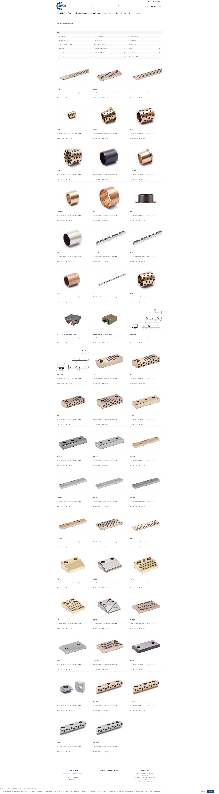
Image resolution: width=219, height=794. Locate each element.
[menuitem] (105, 6)
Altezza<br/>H (98, 40)
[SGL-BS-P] (146, 687)
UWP (131, 538)
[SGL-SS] (73, 728)
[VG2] (146, 361)
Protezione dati (145, 775)
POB (94, 171)
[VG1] (109, 361)
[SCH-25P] (146, 238)
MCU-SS (95, 456)
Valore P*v (131, 48)
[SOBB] (73, 157)
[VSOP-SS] (73, 483)
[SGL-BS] (109, 687)
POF (131, 211)
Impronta (145, 779)
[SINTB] (73, 279)
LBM (58, 252)
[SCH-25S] (109, 238)
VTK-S (95, 579)
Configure (210, 791)
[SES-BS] (73, 606)
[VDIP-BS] (109, 647)
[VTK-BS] (146, 565)
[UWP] (146, 524)
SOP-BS (59, 538)
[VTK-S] (109, 565)
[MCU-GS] (73, 442)
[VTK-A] (73, 565)
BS (94, 211)
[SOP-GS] (146, 483)
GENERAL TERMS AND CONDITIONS (145, 777)
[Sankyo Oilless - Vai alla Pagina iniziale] (61, 6)
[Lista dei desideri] (147, 6)
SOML (95, 89)
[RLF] (109, 279)
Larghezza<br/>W (133, 36)
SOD (94, 538)
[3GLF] (109, 402)
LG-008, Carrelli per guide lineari (102, 334)
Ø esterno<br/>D (98, 36)
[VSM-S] (73, 647)
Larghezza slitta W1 (99, 52)
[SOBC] (146, 116)
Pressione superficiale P (65, 44)
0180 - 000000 (73, 777)
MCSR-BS (133, 334)
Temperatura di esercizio (100, 44)
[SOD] (109, 524)
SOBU (131, 293)
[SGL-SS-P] (109, 728)
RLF (94, 293)
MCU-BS (132, 416)
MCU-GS (59, 456)
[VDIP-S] (146, 647)
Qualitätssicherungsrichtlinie (145, 773)
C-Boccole (60, 211)
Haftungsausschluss (144, 781)
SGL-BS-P (133, 701)
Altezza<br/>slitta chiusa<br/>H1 (137, 57)
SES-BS (59, 620)
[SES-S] (109, 606)
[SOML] (109, 75)
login (79, 93)
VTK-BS (132, 579)
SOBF (95, 130)
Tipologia (61, 52)
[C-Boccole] (73, 197)
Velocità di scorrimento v (100, 48)
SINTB (58, 293)
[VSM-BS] (146, 606)
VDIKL (58, 701)
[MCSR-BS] (146, 320)
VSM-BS (132, 620)
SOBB (58, 171)
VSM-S (59, 661)
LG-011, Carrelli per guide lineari (66, 334)
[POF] (146, 197)
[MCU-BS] (146, 402)
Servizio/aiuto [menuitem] (158, 1)
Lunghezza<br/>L (63, 40)
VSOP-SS (59, 497)
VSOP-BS (133, 456)
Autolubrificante (132, 44)
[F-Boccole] (146, 157)
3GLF (94, 416)
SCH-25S (96, 252)
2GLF (58, 416)
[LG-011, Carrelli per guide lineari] (73, 320)
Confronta (61, 98)
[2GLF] (73, 402)
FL (130, 89)
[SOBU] (146, 279)
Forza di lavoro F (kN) (64, 57)
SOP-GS (132, 497)
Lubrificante (62, 48)
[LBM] (73, 238)
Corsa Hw (96, 57)
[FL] (146, 75)
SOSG (58, 130)
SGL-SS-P (96, 742)
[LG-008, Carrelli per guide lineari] (109, 320)
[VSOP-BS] (146, 442)
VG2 (131, 375)
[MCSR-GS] (73, 361)
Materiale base (132, 40)
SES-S (95, 620)
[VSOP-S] (109, 483)
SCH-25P (132, 252)
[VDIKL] (73, 687)
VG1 (94, 375)
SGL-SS (59, 742)
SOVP (58, 89)
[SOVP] (73, 75)
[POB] (109, 157)
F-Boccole (133, 171)
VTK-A (58, 579)
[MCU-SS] (109, 442)
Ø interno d (62, 36)
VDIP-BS (96, 661)
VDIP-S (132, 661)
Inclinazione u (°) (132, 52)
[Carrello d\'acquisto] (160, 6)
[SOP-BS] (73, 524)
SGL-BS (95, 701)
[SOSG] (73, 116)
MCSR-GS (60, 375)
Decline (203, 791)
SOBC (131, 130)
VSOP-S (95, 497)
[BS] (109, 197)
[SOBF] (109, 116)
